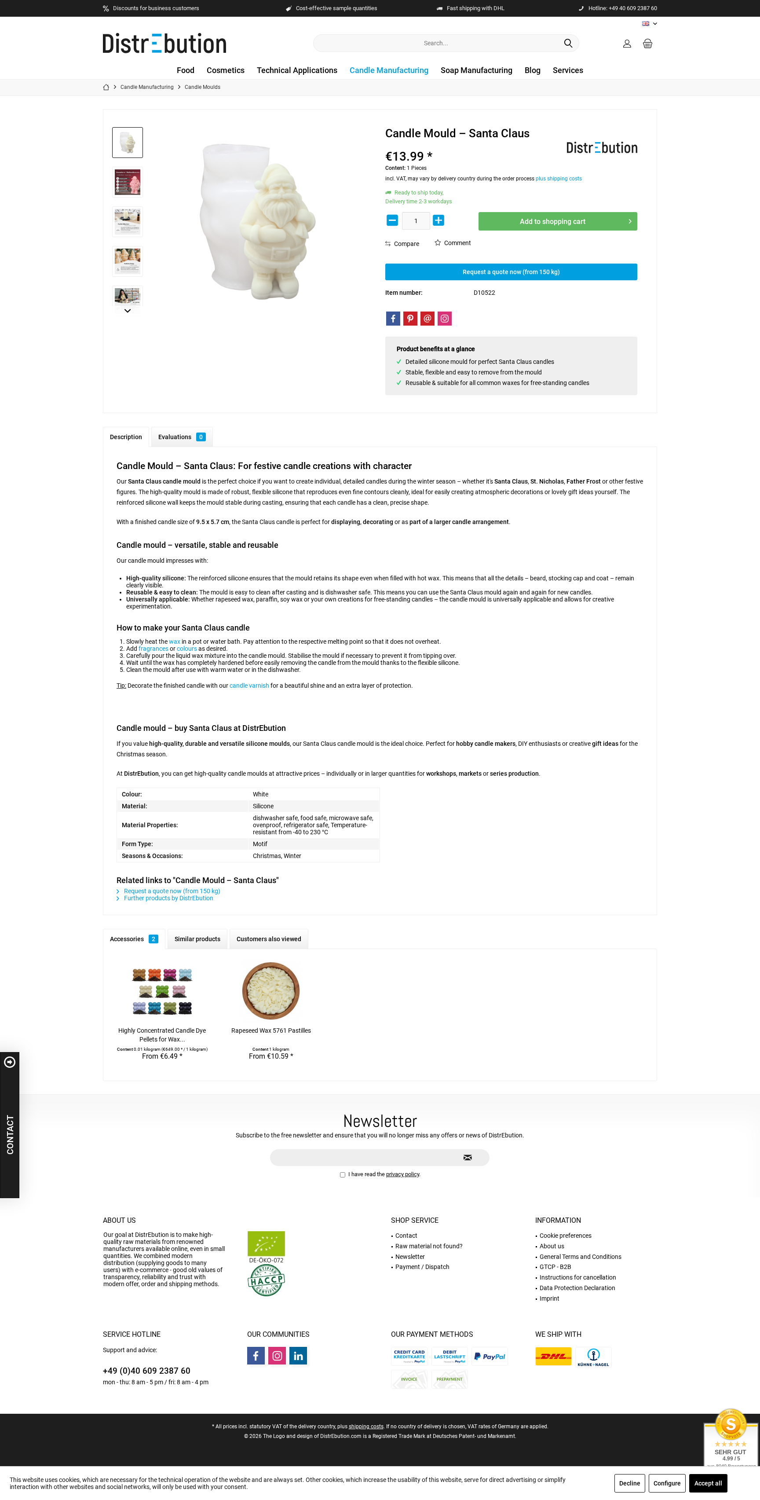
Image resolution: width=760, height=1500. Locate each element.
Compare (406, 243)
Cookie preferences (566, 1235)
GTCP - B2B (555, 1266)
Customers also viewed (269, 939)
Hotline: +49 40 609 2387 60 (622, 8)
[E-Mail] (427, 319)
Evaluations (180, 436)
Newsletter (410, 1256)
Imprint (549, 1298)
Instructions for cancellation (578, 1277)
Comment (457, 242)
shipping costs (366, 1426)
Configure (667, 1483)
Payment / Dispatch (422, 1266)
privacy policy (402, 1174)
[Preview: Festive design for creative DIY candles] (127, 261)
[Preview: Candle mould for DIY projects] (127, 301)
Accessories (132, 939)
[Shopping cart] (648, 43)
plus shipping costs (559, 179)
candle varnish (249, 685)
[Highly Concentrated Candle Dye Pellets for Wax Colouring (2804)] (162, 991)
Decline (629, 1483)
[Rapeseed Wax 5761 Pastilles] (271, 991)
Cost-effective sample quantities (336, 8)
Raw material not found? (429, 1246)
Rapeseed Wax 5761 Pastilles (271, 1030)
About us (119, 1220)
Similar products (197, 939)
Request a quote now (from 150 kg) (511, 271)
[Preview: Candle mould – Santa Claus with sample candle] (127, 142)
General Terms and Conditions (580, 1256)
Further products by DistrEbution (168, 898)
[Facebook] (393, 319)
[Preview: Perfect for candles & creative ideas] (127, 221)
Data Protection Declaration (577, 1287)
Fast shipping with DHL (475, 8)
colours (187, 648)
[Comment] (474, 145)
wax (174, 641)
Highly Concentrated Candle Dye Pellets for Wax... (162, 1035)
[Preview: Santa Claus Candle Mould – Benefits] (127, 182)
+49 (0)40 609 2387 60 (146, 1371)
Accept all (708, 1483)
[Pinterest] (410, 319)
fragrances (153, 648)
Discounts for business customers (156, 8)
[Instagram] (445, 319)
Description (126, 436)
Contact (406, 1235)
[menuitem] (648, 43)
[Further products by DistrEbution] (602, 147)
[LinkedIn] (298, 1355)
